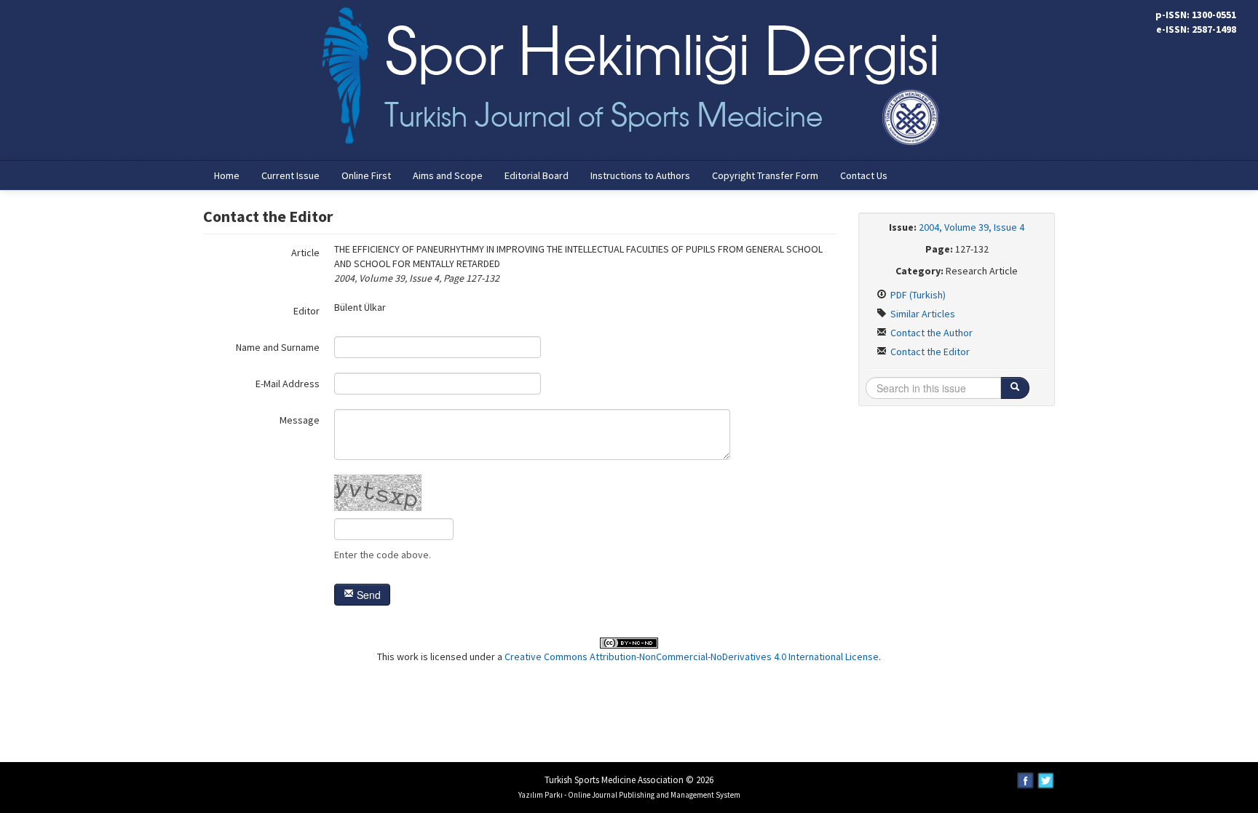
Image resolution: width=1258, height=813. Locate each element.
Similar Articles (921, 313)
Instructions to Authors (640, 175)
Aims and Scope (448, 175)
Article (305, 252)
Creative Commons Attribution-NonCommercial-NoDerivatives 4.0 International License (692, 656)
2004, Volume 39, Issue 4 (971, 227)
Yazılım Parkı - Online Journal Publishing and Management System (629, 795)
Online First (366, 175)
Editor (306, 310)
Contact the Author (930, 332)
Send (367, 594)
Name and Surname (278, 347)
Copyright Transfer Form (765, 175)
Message (300, 420)
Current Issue (290, 175)
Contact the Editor (929, 351)
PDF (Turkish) (917, 294)
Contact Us (863, 175)
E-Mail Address (288, 383)
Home (227, 175)
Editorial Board (537, 175)
